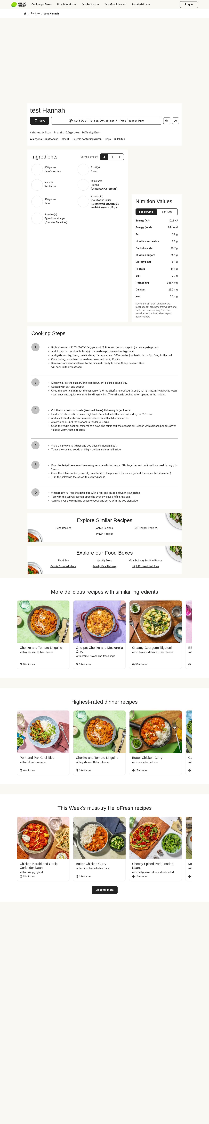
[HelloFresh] (18, 4)
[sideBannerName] (156, 170)
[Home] (25, 14)
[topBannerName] (104, 27)
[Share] (175, 120)
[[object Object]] (166, 120)
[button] (77, 156)
